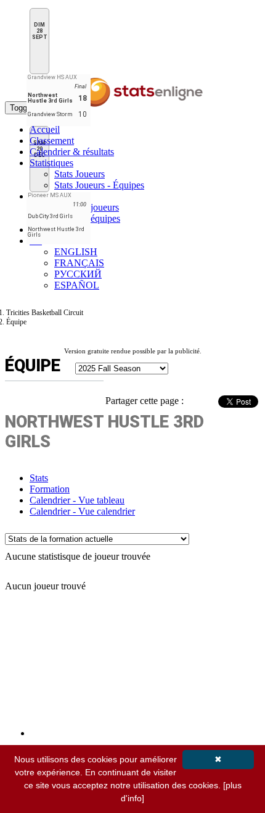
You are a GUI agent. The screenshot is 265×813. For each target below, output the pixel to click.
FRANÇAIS (79, 263)
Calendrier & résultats (72, 151)
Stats (39, 478)
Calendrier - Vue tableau (77, 500)
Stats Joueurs (79, 174)
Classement (52, 140)
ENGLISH (75, 251)
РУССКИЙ (78, 274)
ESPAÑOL (76, 285)
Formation (50, 489)
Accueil (45, 129)
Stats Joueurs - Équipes (99, 185)
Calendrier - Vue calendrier (82, 511)
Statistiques (51, 163)
